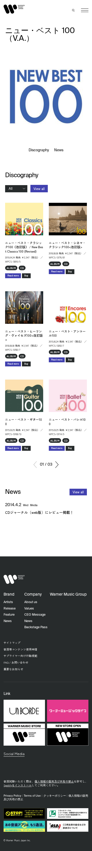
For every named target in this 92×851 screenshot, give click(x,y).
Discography (39, 150)
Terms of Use (32, 796)
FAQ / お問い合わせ (16, 662)
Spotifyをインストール (18, 785)
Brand (9, 594)
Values (29, 608)
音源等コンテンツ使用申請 (20, 649)
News (58, 150)
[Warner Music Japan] (14, 579)
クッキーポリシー (54, 796)
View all (39, 188)
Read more (13, 275)
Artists (8, 602)
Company (33, 594)
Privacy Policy (12, 796)
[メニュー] (84, 10)
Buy (26, 275)
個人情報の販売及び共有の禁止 (54, 781)
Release (10, 608)
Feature (9, 614)
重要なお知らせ (13, 669)
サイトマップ (12, 643)
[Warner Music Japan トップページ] (14, 9)
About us (30, 602)
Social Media (14, 753)
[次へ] (57, 464)
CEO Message (34, 614)
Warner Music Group (68, 594)
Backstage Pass (36, 627)
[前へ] (35, 464)
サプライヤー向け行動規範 (20, 656)
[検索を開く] (73, 10)
